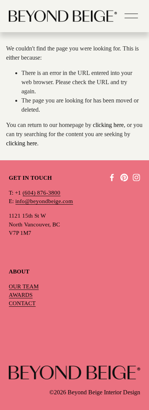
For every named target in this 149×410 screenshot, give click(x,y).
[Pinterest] (124, 177)
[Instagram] (136, 177)
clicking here (108, 125)
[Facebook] (112, 177)
